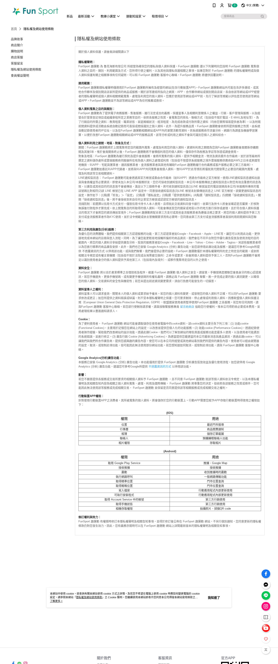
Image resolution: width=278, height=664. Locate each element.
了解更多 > (56, 601)
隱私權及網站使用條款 (89, 597)
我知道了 (214, 597)
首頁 (14, 29)
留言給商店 (187, 306)
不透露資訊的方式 (160, 366)
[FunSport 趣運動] (35, 11)
